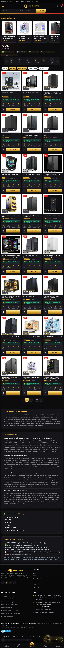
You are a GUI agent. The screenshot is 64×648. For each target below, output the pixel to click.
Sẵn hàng (12, 68)
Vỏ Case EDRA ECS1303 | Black (10, 174)
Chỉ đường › (38, 599)
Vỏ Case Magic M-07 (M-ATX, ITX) (10, 134)
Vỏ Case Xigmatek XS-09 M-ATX (32, 174)
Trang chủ (3, 16)
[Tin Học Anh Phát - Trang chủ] (32, 6)
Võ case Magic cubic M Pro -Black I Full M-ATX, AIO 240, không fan (11, 256)
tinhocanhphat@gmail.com (43, 609)
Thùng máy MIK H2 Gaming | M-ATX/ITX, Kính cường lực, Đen (52, 378)
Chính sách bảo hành (7, 599)
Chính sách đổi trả (6, 607)
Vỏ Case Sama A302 (28, 296)
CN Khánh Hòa (39, 602)
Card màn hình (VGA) (12, 517)
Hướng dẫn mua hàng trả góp (9, 610)
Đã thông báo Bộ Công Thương (48, 559)
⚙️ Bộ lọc (5, 68)
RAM (34, 584)
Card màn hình (37, 579)
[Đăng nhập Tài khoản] (57, 5)
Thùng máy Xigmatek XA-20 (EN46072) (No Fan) (51, 296)
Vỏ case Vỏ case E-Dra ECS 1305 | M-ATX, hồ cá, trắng (31, 337)
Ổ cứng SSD (36, 587)
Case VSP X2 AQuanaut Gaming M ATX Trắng (53, 337)
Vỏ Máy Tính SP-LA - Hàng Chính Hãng (10, 215)
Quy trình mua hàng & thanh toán (10, 613)
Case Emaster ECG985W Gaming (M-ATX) (31, 378)
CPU (34, 576)
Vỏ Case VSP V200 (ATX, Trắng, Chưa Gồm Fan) (52, 256)
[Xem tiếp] (57, 61)
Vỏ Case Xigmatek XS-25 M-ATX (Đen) (52, 134)
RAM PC (7, 525)
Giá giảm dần (33, 68)
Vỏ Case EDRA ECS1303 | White (52, 215)
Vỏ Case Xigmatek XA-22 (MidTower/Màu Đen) (30, 256)
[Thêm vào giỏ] (3, 109)
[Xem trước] (6, 61)
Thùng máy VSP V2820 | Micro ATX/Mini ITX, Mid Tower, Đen (31, 134)
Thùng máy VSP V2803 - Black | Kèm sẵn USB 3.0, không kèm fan (52, 175)
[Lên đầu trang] (3, 640)
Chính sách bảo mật (7, 616)
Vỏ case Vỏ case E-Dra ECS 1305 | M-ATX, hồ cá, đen (11, 296)
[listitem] (9, 32)
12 (37, 400)
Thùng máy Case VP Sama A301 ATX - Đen (10, 337)
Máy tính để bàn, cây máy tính (14, 530)
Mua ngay (13, 109)
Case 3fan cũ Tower (7, 92)
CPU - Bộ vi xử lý (10, 520)
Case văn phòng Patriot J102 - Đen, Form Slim (10, 378)
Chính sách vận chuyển (7, 602)
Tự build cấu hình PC (11, 528)
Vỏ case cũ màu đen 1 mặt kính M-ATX (32, 92)
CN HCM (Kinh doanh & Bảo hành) (45, 596)
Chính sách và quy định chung (9, 604)
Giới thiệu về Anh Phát (7, 596)
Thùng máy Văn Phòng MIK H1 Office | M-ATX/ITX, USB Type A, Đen (52, 93)
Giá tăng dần (22, 68)
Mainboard (8, 522)
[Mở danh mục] (3, 5)
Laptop (35, 573)
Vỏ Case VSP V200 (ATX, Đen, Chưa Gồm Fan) (31, 215)
